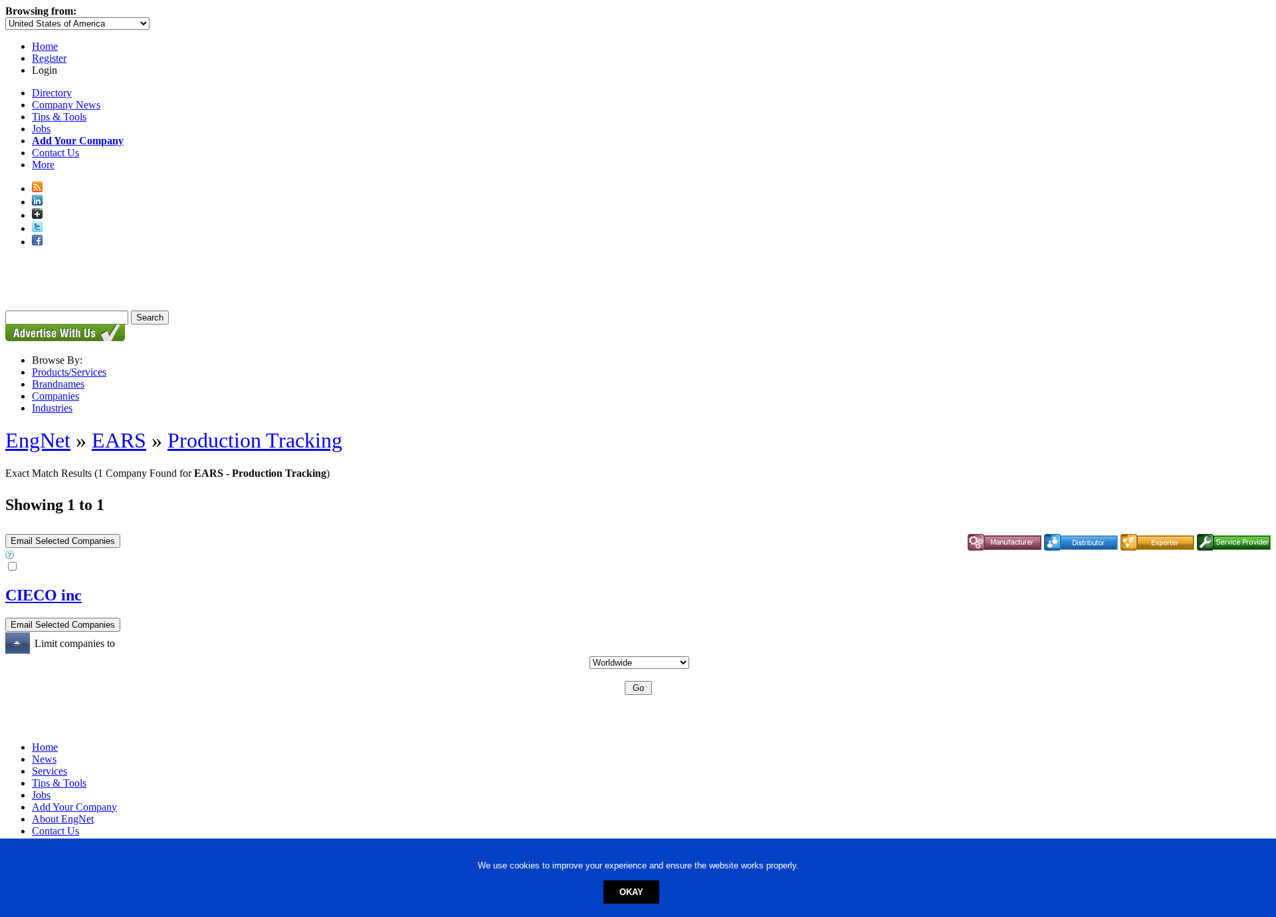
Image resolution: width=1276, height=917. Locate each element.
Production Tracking (254, 440)
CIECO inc (43, 595)
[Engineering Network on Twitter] (37, 228)
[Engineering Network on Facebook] (37, 241)
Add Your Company (74, 807)
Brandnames (58, 384)
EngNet (37, 440)
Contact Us (55, 152)
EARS (119, 440)
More (43, 164)
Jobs (41, 128)
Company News (66, 104)
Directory (52, 92)
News (44, 759)
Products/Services (69, 372)
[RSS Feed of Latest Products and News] (37, 188)
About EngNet (63, 819)
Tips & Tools (59, 116)
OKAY (631, 892)
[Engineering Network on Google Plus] (37, 215)
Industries (52, 408)
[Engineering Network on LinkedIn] (37, 201)
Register (49, 58)
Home (45, 46)
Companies (55, 396)
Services (49, 771)
